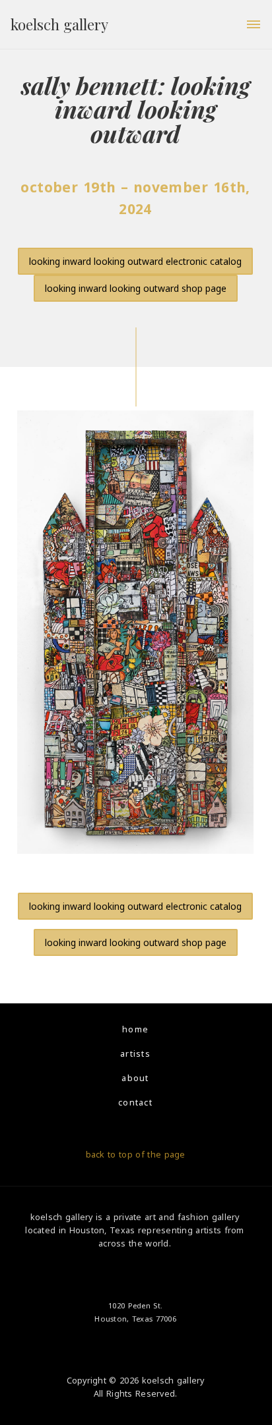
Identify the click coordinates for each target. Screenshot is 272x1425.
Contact (135, 1102)
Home (135, 1029)
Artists (135, 1053)
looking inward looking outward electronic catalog (135, 261)
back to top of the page (136, 1154)
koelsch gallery (59, 24)
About (135, 1078)
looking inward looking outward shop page (135, 288)
